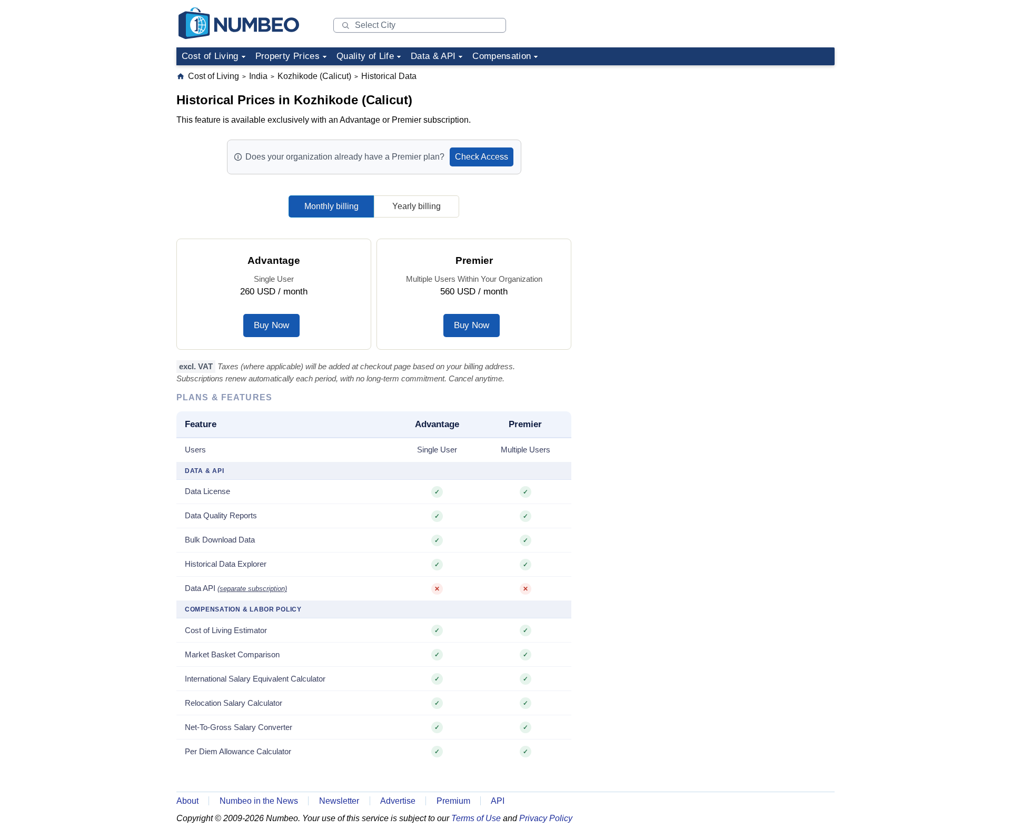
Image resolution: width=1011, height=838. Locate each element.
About (187, 800)
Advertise (397, 800)
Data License (207, 491)
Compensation (501, 56)
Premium (453, 800)
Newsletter (339, 800)
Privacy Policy (545, 818)
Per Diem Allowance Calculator (238, 751)
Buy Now (271, 325)
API (497, 800)
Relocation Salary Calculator (233, 702)
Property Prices (287, 56)
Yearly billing (416, 206)
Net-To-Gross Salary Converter (238, 727)
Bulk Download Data (220, 539)
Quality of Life (365, 56)
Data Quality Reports (221, 515)
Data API (236, 588)
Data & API (433, 56)
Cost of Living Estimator (226, 630)
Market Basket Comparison (232, 654)
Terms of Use (476, 818)
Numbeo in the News (259, 800)
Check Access (481, 156)
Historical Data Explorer (225, 563)
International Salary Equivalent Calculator (255, 678)
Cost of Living (210, 56)
